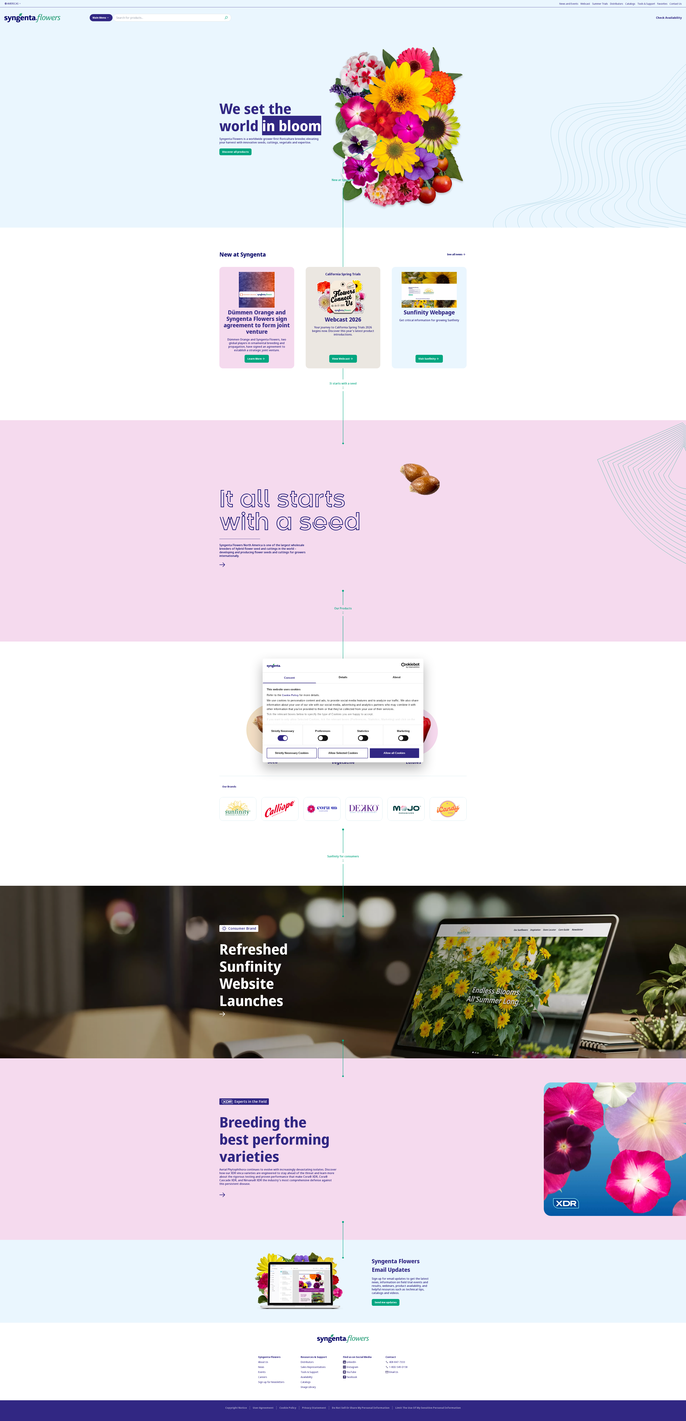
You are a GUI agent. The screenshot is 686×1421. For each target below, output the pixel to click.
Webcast (585, 3)
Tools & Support (646, 3)
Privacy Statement (314, 1407)
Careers (262, 1377)
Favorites (662, 3)
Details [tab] (343, 677)
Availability (306, 1377)
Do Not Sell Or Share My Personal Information (360, 1407)
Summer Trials (600, 3)
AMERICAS (13, 3)
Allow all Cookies (394, 752)
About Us (263, 1362)
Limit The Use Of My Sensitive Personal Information (428, 1407)
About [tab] (397, 677)
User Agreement (263, 1407)
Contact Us (676, 3)
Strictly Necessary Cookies (292, 752)
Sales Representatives (313, 1367)
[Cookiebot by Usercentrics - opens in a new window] (403, 665)
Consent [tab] (289, 677)
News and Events (568, 3)
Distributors (616, 3)
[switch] (323, 738)
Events (262, 1372)
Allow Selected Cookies (343, 752)
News (261, 1367)
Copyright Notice (236, 1407)
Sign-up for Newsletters (271, 1382)
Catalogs (630, 3)
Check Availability (669, 18)
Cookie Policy (290, 695)
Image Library (308, 1387)
